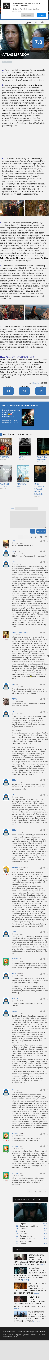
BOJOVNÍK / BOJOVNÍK (42, 458)
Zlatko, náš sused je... (28, 1238)
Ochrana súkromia (9, 1332)
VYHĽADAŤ (29, 22)
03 (31, 537)
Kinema (8, 386)
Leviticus (23, 1228)
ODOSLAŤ (41, 531)
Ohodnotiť (24, 398)
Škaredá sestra (26, 1236)
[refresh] (41, 537)
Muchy (22, 1231)
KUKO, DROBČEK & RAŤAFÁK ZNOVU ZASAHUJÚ (39, 489)
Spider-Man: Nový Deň (29, 1226)
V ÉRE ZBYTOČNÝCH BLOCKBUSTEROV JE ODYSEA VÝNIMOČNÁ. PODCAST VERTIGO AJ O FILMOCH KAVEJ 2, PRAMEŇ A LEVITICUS (30, 1316)
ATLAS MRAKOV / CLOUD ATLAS (20, 405)
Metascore (24, 386)
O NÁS (41, 22)
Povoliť (41, 15)
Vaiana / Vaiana (26, 1241)
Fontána (44, 258)
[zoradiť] (46, 537)
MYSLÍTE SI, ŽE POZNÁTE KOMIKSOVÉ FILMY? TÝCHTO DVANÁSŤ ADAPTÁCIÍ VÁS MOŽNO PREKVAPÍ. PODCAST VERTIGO (29, 1301)
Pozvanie (23, 1233)
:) (32, 531)
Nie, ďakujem (27, 15)
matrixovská (36, 85)
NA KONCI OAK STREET (5, 485)
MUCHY (22, 457)
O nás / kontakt (40, 1332)
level (5, 547)
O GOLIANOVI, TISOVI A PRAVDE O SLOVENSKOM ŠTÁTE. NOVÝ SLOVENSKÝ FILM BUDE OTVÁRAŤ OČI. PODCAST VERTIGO (30, 1288)
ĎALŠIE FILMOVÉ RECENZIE (17, 434)
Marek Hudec (36, 383)
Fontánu (37, 103)
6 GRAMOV (4, 457)
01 (21, 537)
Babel (2, 258)
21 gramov (21, 258)
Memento (10, 258)
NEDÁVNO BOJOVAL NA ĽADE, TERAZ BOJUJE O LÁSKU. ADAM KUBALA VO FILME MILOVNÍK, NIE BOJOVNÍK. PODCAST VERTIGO (30, 1259)
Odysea (23, 1223)
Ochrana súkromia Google (25, 1332)
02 (26, 537)
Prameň (23, 1243)
